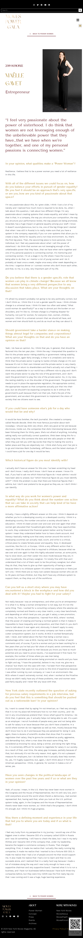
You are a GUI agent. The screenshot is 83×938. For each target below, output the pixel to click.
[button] (80, 25)
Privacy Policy (59, 929)
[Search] (80, 10)
